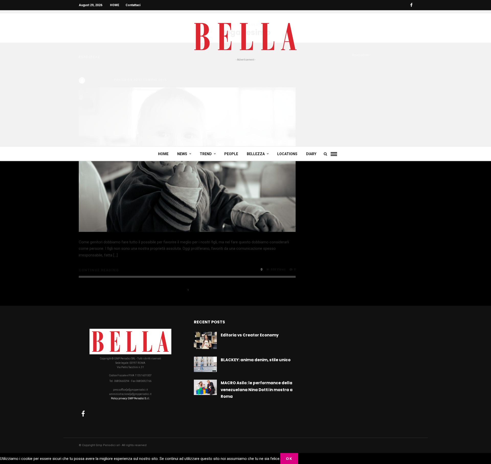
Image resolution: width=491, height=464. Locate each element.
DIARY (311, 154)
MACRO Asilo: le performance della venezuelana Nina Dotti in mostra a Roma (257, 389)
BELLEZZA (256, 154)
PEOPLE (231, 154)
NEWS (182, 154)
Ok (289, 458)
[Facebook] (83, 414)
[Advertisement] (245, 100)
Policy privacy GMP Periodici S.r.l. (130, 398)
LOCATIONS (287, 154)
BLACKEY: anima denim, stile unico (256, 360)
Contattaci (133, 5)
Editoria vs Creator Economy (249, 335)
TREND (206, 154)
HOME (114, 5)
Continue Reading (99, 270)
